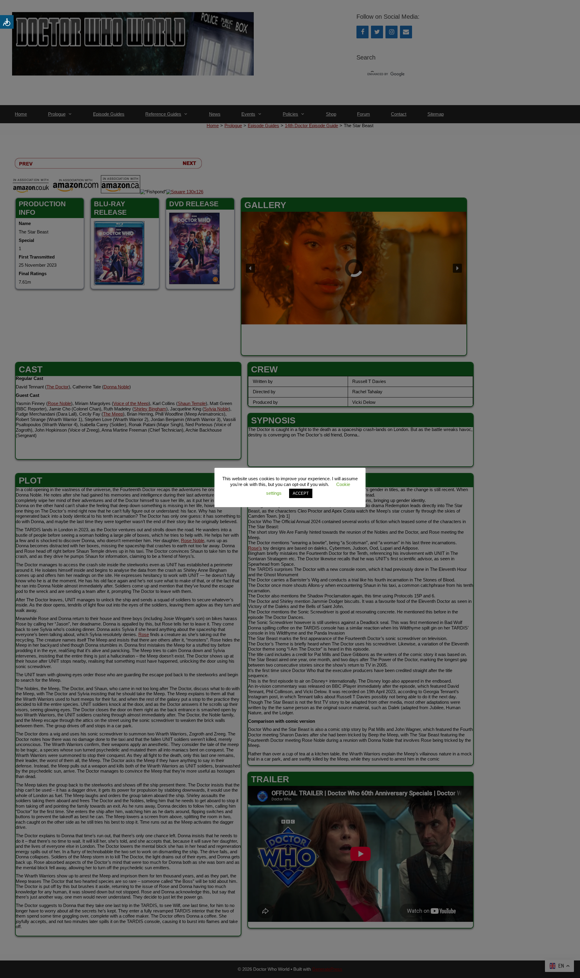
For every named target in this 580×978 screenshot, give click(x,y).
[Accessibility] (7, 22)
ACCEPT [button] (301, 493)
